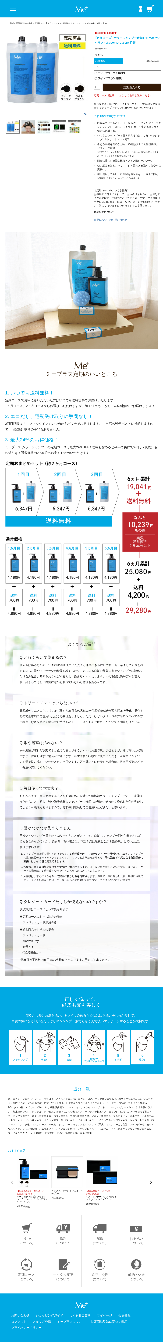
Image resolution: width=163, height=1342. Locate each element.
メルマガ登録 (42, 1321)
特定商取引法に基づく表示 (109, 1321)
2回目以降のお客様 (24, 23)
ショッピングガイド (49, 1315)
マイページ (104, 1315)
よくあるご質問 (80, 1315)
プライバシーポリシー (26, 1327)
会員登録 (124, 1315)
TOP (12, 23)
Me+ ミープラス (81, 9)
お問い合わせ (20, 1315)
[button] (12, 1182)
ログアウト (18, 1321)
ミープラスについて (71, 1321)
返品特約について (104, 212)
